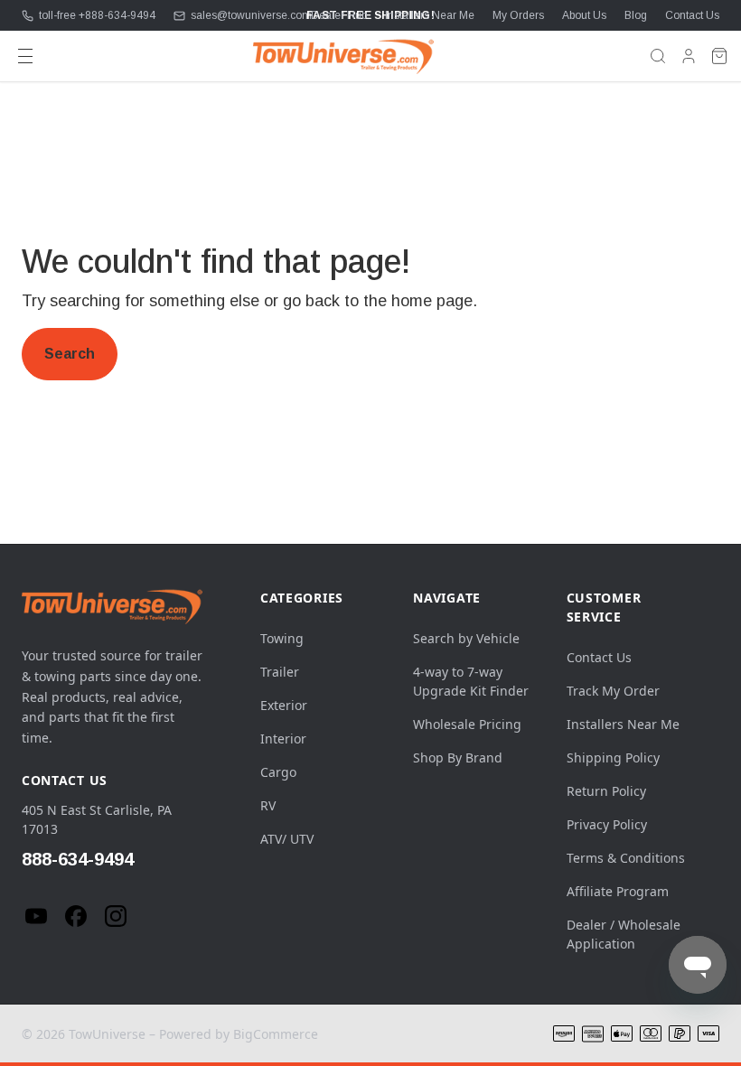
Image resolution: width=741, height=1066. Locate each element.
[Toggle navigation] (25, 56)
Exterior (283, 705)
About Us (584, 15)
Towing (282, 638)
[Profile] (688, 56)
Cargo (278, 772)
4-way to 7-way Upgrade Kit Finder (471, 681)
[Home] (343, 56)
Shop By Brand (457, 757)
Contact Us (692, 15)
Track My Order (613, 690)
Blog (635, 15)
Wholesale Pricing (467, 724)
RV (268, 805)
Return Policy (606, 791)
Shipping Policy (613, 757)
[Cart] (719, 56)
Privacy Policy (607, 824)
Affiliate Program (618, 891)
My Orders (518, 15)
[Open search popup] (657, 56)
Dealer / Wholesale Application (623, 934)
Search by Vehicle (466, 638)
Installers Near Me (429, 15)
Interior (283, 738)
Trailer (279, 671)
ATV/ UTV (287, 838)
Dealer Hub (339, 15)
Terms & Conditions (626, 857)
